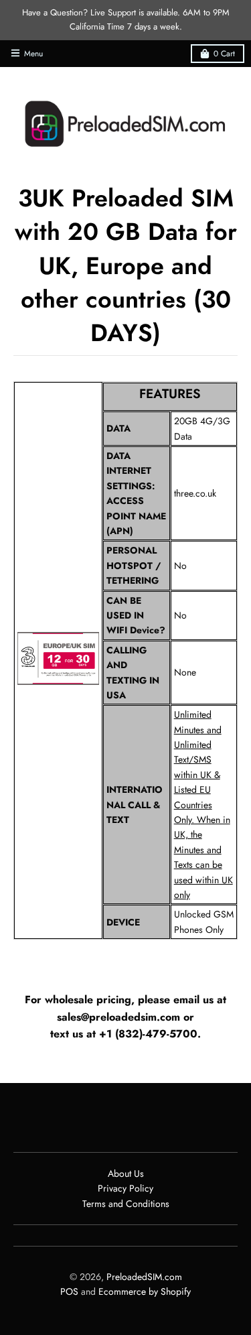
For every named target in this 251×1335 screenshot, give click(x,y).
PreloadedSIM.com (144, 1276)
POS (69, 1291)
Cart (224, 54)
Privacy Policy (125, 1188)
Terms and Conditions (125, 1203)
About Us (126, 1173)
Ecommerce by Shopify (144, 1291)
